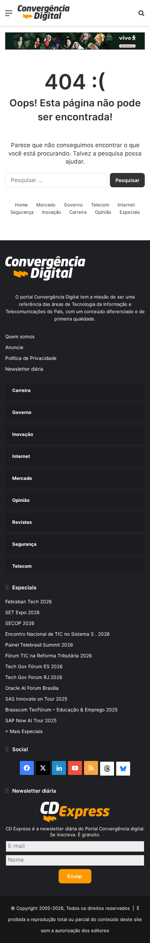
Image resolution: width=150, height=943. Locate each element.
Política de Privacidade (31, 358)
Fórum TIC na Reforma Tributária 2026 (48, 655)
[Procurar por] (141, 15)
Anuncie (14, 347)
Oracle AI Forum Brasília (32, 688)
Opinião (103, 212)
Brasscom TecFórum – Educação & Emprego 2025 (61, 709)
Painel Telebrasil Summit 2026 (39, 645)
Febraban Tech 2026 (28, 601)
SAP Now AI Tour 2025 (31, 720)
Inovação (51, 212)
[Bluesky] (123, 769)
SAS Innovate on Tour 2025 (36, 699)
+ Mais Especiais (24, 731)
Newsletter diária (24, 369)
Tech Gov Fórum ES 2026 (34, 666)
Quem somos (20, 336)
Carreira (78, 212)
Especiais (130, 212)
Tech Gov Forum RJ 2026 (33, 677)
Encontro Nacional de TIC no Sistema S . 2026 (57, 634)
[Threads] (107, 769)
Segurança (21, 212)
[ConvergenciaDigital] (43, 13)
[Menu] (8, 15)
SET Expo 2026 (22, 612)
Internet (126, 205)
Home (21, 205)
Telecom (100, 205)
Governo (73, 205)
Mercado (45, 205)
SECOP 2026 (20, 623)
